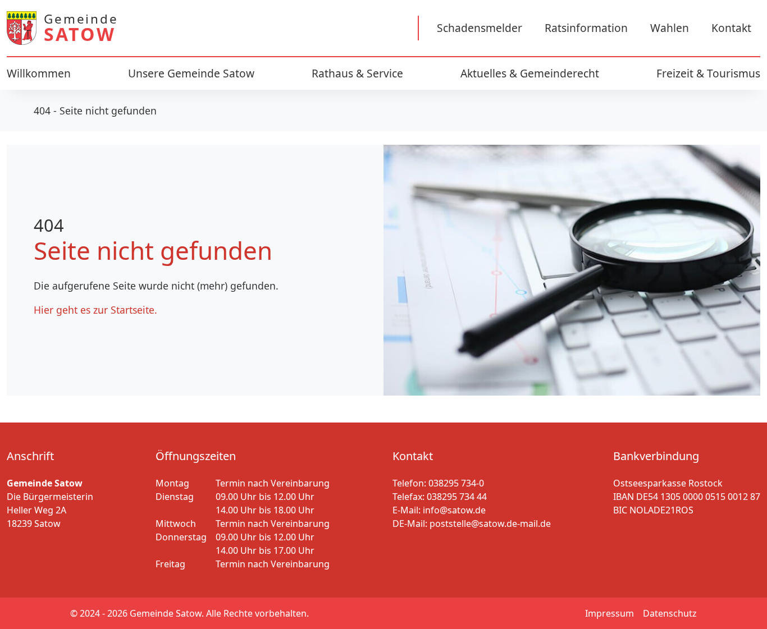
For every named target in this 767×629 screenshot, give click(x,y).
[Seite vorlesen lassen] (303, 28)
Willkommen (39, 73)
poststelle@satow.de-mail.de (490, 523)
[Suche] (397, 28)
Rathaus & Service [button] (357, 73)
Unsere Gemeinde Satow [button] (191, 73)
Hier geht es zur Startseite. (95, 309)
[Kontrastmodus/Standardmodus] (334, 28)
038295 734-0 (456, 483)
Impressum (609, 613)
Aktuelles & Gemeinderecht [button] (529, 73)
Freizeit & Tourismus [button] (708, 73)
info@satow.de (454, 510)
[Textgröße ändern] (366, 28)
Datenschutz (670, 613)
